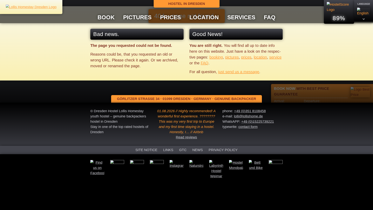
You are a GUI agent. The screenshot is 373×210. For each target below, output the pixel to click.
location (260, 57)
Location (204, 17)
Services (241, 17)
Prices (170, 17)
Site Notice (146, 150)
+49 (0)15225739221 (257, 121)
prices (246, 57)
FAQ (269, 17)
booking (216, 57)
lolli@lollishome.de (248, 116)
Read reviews (186, 137)
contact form (248, 127)
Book (106, 17)
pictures (232, 57)
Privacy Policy (223, 150)
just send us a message (238, 72)
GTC (182, 150)
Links (168, 150)
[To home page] (31, 7)
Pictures (137, 17)
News (197, 150)
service (275, 57)
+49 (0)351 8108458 (250, 111)
